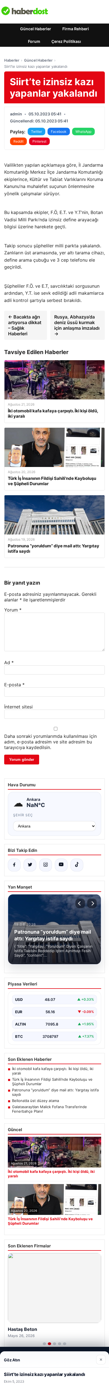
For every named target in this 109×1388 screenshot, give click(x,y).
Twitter (36, 131)
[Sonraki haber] (92, 903)
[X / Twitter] (29, 865)
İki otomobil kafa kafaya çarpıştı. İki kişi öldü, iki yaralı (52, 1070)
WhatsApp (83, 131)
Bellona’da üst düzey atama (35, 1100)
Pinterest (39, 141)
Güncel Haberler (35, 28)
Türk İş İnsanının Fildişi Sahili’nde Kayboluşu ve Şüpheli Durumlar (52, 1081)
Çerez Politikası (66, 41)
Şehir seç (23, 815)
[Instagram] (45, 865)
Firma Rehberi (75, 28)
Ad (9, 662)
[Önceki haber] (80, 903)
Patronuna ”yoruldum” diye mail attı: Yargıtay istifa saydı (55, 1092)
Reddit (18, 141)
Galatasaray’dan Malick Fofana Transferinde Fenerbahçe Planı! (49, 1109)
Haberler (11, 60)
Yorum (13, 610)
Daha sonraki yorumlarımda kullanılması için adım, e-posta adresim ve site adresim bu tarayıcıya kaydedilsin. (50, 741)
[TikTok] (76, 865)
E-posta (14, 684)
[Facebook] (14, 865)
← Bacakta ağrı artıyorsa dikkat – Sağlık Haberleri (24, 325)
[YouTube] (61, 865)
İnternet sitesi (18, 707)
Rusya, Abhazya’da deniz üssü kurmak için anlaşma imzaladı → (76, 325)
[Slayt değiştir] (44, 1343)
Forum (34, 41)
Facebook (59, 131)
